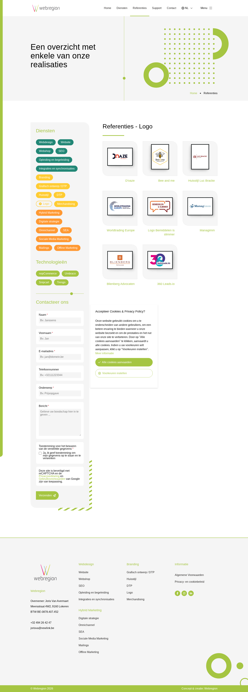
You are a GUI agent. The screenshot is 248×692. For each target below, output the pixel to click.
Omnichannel (47, 230)
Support (156, 8)
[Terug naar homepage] (46, 8)
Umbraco (70, 273)
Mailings (44, 247)
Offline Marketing (67, 247)
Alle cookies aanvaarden (117, 362)
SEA (66, 230)
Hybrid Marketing (49, 212)
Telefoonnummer (49, 369)
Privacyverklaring (49, 476)
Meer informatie (104, 353)
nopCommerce (48, 273)
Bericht (44, 406)
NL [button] (186, 8)
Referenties (141, 9)
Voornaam (46, 333)
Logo (46, 203)
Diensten (122, 8)
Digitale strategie (49, 221)
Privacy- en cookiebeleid (189, 581)
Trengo (61, 282)
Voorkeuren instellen (114, 373)
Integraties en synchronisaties (57, 168)
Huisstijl (44, 194)
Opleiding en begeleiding (54, 159)
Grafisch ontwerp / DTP (53, 186)
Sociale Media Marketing (54, 239)
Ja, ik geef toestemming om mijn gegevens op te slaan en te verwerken (62, 456)
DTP (59, 194)
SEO (61, 151)
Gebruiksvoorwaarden (52, 478)
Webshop (44, 151)
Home (107, 8)
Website (66, 142)
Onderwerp (46, 387)
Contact (171, 8)
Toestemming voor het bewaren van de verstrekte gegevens (57, 447)
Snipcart (44, 282)
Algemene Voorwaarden (189, 575)
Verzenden (45, 495)
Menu (204, 8)
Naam (43, 314)
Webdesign (46, 142)
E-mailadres (47, 351)
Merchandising (66, 203)
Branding (44, 177)
